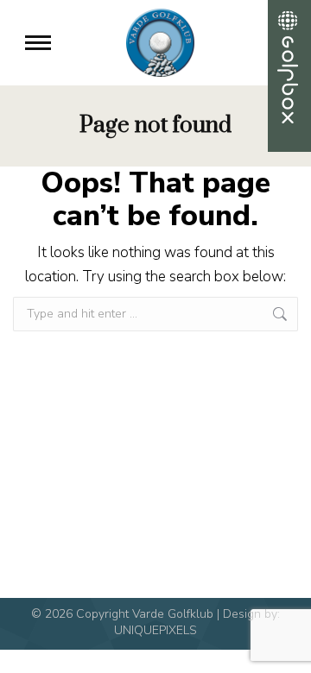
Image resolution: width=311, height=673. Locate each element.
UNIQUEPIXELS (155, 630)
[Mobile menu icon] (38, 42)
